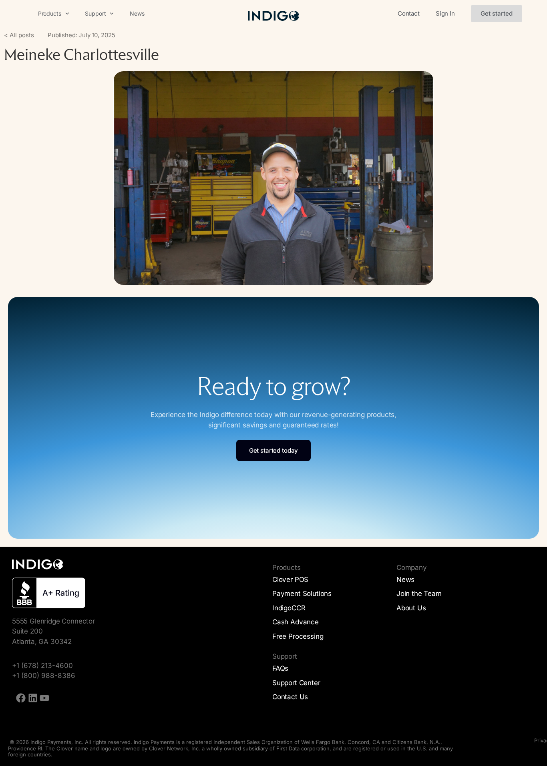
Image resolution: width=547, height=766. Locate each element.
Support (95, 13)
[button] (496, 13)
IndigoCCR (288, 608)
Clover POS (290, 580)
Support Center (296, 683)
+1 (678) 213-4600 (42, 666)
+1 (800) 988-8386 (43, 676)
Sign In (445, 13)
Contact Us (290, 697)
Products (49, 13)
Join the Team (419, 594)
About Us (411, 608)
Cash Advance (295, 622)
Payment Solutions (302, 594)
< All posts (19, 35)
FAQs (280, 668)
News (137, 13)
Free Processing (297, 636)
